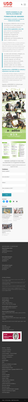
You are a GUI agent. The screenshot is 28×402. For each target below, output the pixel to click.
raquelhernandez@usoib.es (7, 251)
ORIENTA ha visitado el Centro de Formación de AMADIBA (18, 215)
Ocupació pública (5, 376)
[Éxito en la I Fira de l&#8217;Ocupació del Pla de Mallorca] (7, 226)
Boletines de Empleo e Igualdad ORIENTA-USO (12, 369)
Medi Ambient (5, 371)
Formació (4, 358)
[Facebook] (25, 400)
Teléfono (4, 182)
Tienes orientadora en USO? (7, 188)
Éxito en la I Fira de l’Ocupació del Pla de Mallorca (6, 231)
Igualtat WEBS (5, 360)
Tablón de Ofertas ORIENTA (8, 380)
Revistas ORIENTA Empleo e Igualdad (10, 388)
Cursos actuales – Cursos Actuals (9, 353)
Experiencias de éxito (6, 365)
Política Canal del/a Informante (8, 329)
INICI (3, 362)
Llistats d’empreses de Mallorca (9, 383)
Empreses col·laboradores (7, 355)
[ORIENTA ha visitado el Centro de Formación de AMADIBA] (18, 210)
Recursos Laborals (6, 385)
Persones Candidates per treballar (9, 364)
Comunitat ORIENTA (6, 349)
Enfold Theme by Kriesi (15, 400)
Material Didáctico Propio (7, 367)
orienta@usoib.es (5, 259)
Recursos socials (6, 387)
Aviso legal (4, 325)
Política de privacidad (6, 326)
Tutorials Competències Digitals (8, 390)
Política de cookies (5, 328)
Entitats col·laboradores (7, 357)
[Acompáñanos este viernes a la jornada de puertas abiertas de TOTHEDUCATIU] (7, 210)
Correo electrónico (6, 176)
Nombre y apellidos (6, 171)
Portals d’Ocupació (6, 381)
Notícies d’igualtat (6, 374)
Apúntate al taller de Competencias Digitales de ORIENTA (11, 286)
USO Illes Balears (6, 392)
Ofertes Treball (5, 378)
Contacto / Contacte (6, 351)
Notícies (4, 372)
